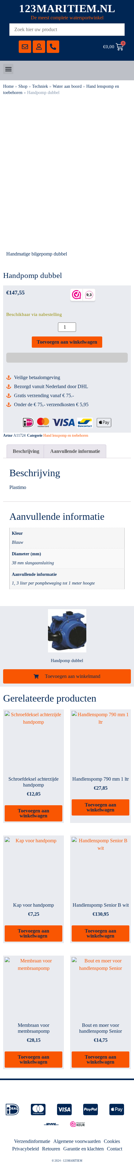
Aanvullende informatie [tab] (75, 451)
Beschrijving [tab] (26, 451)
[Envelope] (25, 46)
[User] (39, 46)
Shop (22, 86)
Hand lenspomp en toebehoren (65, 435)
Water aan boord (67, 86)
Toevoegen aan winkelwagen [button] (33, 813)
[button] (8, 69)
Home (8, 86)
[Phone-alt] (53, 46)
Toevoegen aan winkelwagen (67, 342)
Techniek (40, 86)
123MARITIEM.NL (67, 8)
